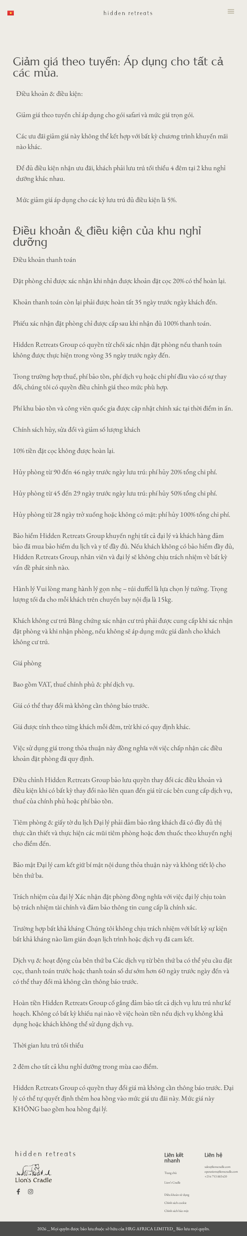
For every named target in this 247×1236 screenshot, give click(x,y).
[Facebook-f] (18, 1191)
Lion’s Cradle (172, 1182)
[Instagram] (30, 1191)
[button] (231, 11)
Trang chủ (170, 1173)
